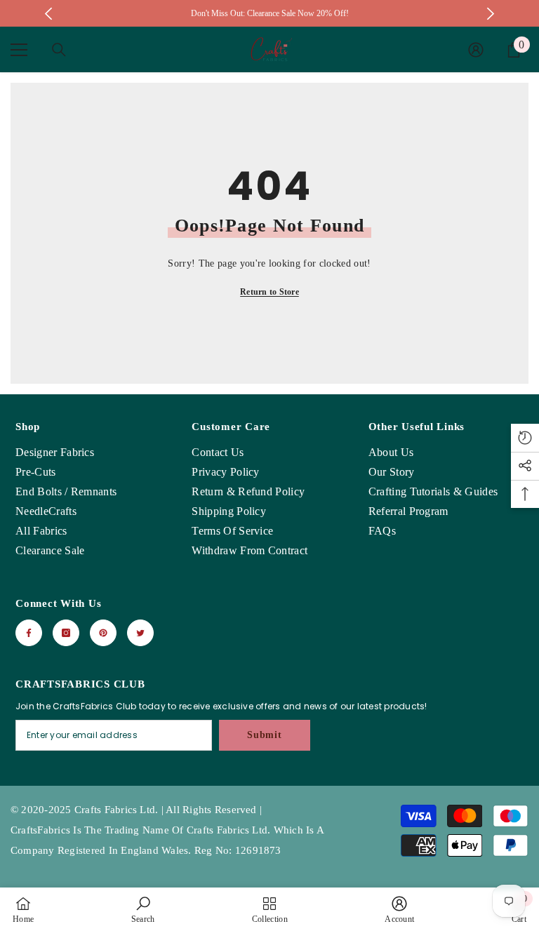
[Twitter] (140, 632)
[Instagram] (66, 632)
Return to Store (269, 292)
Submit (264, 735)
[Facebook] (28, 632)
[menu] (19, 49)
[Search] (59, 49)
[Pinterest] (103, 632)
